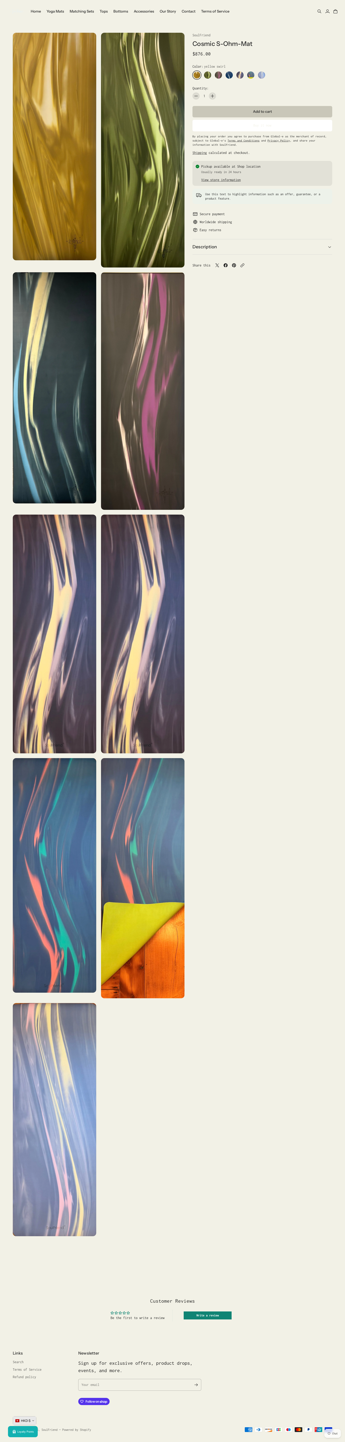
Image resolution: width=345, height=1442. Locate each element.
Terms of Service (27, 1369)
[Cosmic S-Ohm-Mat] (54, 146)
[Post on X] (217, 265)
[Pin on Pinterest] (234, 265)
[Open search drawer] (319, 11)
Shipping (199, 152)
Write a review (207, 1315)
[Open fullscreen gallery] (88, 252)
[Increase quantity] (212, 96)
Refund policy (24, 1377)
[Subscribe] (196, 1385)
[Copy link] (242, 265)
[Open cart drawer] (335, 11)
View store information (221, 180)
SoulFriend (201, 35)
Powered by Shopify (76, 1429)
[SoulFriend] (17, 11)
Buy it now (262, 125)
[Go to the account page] (327, 11)
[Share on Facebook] (225, 265)
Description (204, 246)
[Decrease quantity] (196, 96)
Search (18, 1362)
